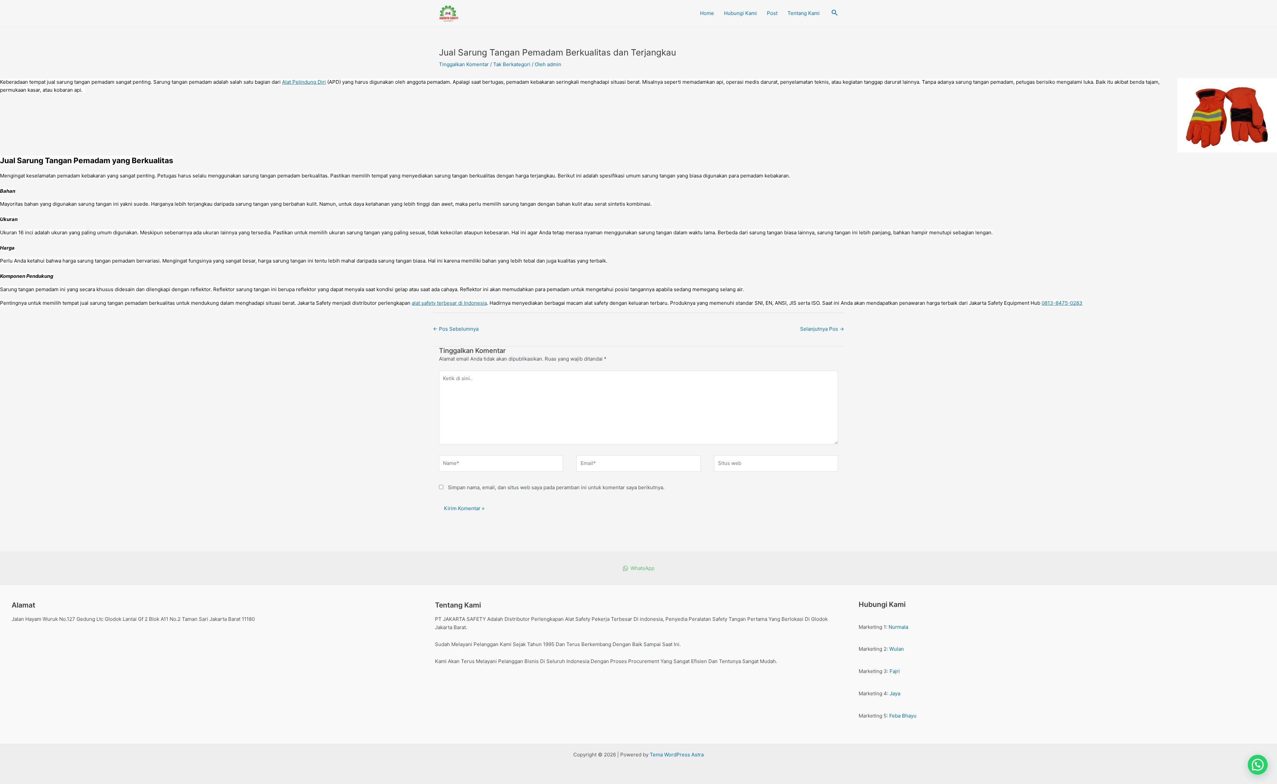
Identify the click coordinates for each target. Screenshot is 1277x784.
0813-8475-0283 (1062, 303)
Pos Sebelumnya (456, 329)
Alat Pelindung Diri (304, 82)
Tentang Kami (803, 13)
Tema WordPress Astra (677, 754)
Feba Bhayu (903, 716)
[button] (1258, 765)
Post (772, 13)
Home (707, 13)
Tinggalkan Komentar (464, 64)
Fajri (895, 671)
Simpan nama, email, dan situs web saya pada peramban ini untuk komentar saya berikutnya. (556, 487)
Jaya (895, 693)
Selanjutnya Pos (822, 329)
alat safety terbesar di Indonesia (449, 303)
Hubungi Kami (740, 13)
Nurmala (898, 627)
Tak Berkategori (511, 64)
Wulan (896, 649)
